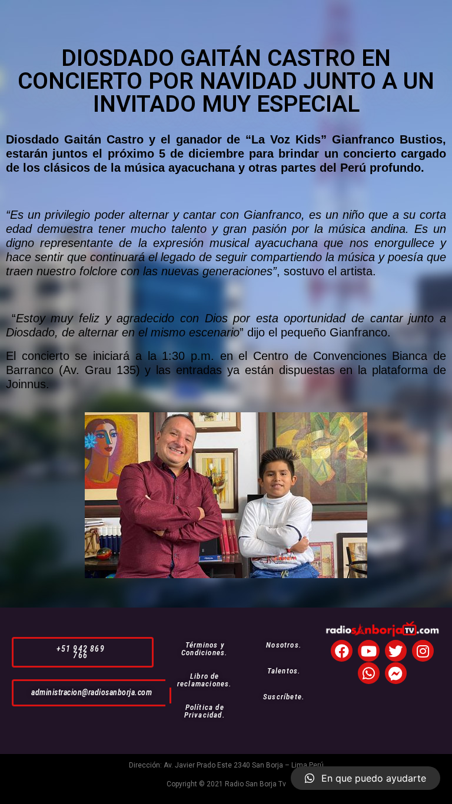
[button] (83, 652)
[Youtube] (369, 651)
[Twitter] (396, 651)
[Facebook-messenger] (396, 673)
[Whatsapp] (369, 673)
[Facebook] (342, 651)
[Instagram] (423, 651)
